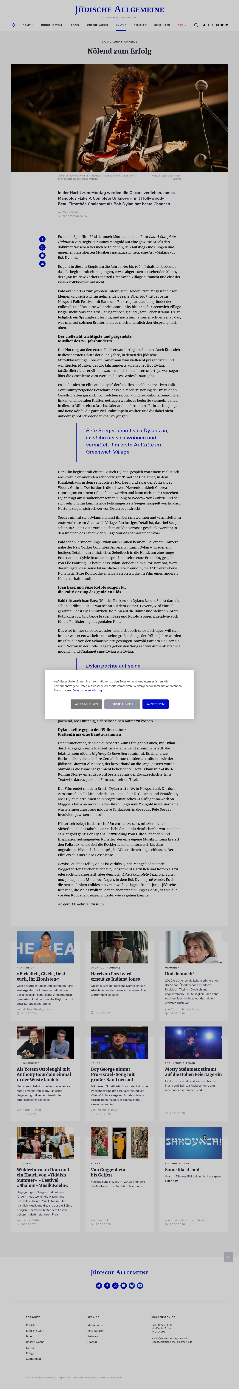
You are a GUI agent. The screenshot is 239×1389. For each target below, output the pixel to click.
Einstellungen (122, 704)
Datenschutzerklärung (87, 690)
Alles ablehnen (86, 704)
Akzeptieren (155, 704)
